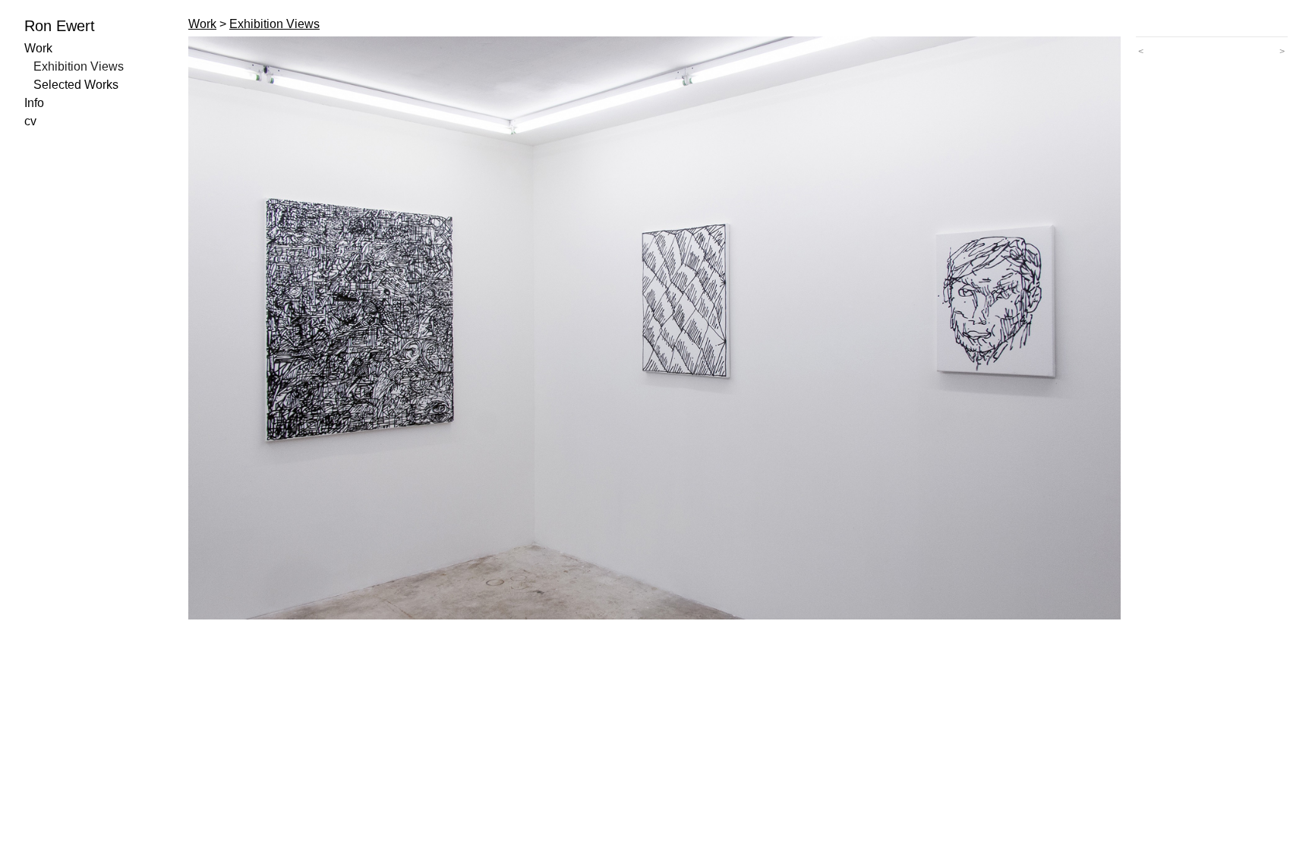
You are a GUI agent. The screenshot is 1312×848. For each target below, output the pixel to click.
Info (34, 102)
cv (30, 121)
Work (38, 48)
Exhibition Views (78, 66)
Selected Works (75, 84)
